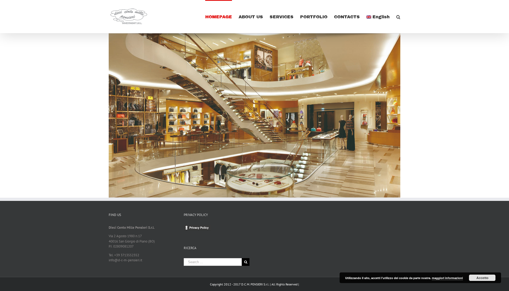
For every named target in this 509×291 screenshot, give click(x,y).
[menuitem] (222, 16)
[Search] (398, 16)
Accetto (482, 277)
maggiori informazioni (447, 278)
